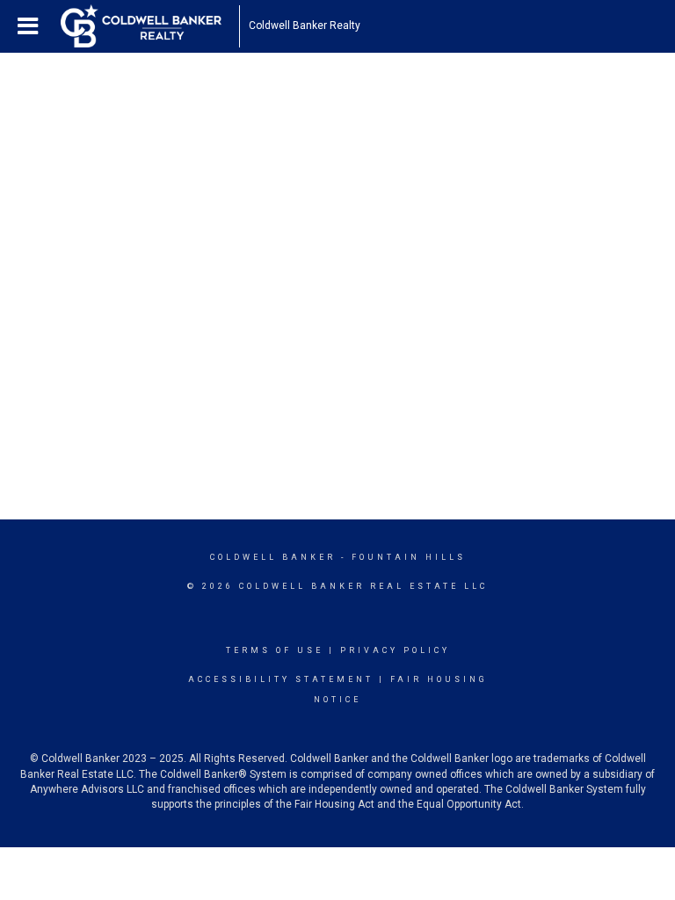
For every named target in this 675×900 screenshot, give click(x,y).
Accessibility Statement (281, 679)
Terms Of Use (274, 650)
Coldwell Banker (273, 557)
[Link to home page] (150, 26)
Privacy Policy (395, 650)
